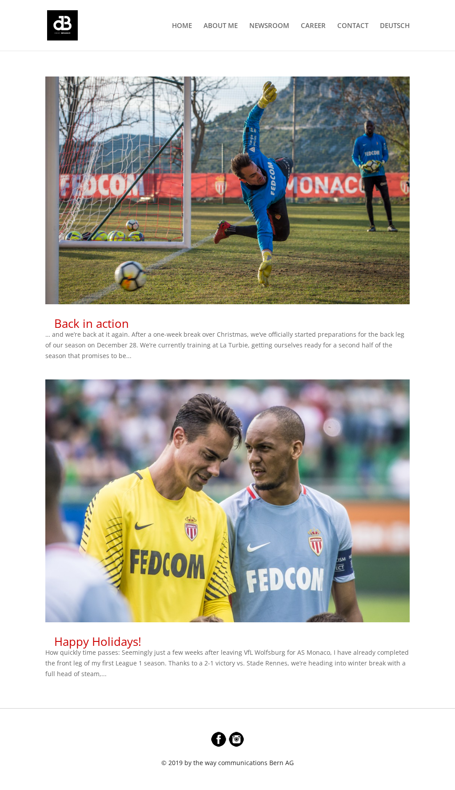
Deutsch (395, 26)
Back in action (91, 323)
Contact (352, 26)
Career (313, 26)
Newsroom (269, 26)
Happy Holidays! (97, 641)
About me (221, 26)
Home (182, 26)
